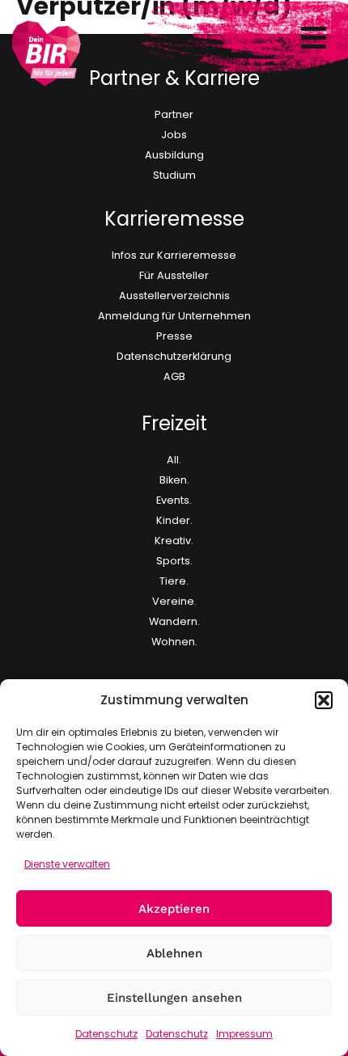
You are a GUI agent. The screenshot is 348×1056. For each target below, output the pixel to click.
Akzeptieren (174, 909)
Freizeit (174, 423)
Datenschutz (106, 1034)
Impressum (244, 1034)
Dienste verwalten (67, 864)
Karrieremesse (174, 218)
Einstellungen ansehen (174, 998)
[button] (324, 700)
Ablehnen (174, 953)
